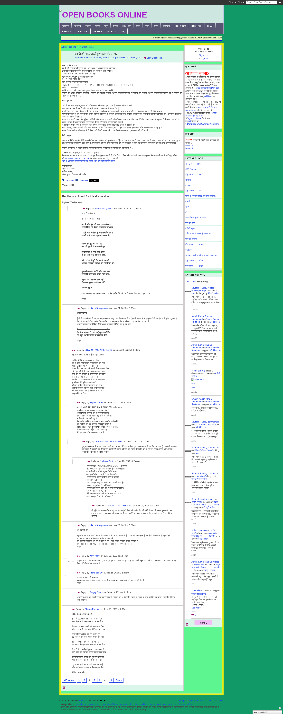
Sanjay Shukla (97, 592)
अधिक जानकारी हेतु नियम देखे (207, 88)
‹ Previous (69, 680)
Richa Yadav (96, 573)
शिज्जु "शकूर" (95, 556)
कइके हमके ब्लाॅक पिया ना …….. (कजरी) (205, 503)
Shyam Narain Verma (201, 399)
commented (197, 319)
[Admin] (66, 61)
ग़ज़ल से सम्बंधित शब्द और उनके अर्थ (117, 704)
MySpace (70, 180)
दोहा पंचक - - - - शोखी (194, 174)
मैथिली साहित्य (213, 293)
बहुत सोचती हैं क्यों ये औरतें (195, 217)
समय (187, 207)
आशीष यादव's (196, 502)
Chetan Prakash (92, 609)
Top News (190, 281)
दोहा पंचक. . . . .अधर (194, 266)
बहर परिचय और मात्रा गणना (161, 704)
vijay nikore (196, 590)
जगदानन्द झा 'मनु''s (198, 290)
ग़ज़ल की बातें (94, 704)
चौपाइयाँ (188, 180)
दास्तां (187, 201)
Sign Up (232, 2)
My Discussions (86, 47)
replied (211, 288)
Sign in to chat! (260, 712)
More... (203, 623)
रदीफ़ (136, 704)
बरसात (187, 185)
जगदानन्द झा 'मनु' (198, 371)
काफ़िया (144, 704)
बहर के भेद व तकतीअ (183, 704)
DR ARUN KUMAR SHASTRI (99, 350)
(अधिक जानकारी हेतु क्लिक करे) (201, 114)
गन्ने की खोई (190, 223)
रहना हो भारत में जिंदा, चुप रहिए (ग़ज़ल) (200, 196)
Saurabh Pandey (199, 288)
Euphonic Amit (97, 402)
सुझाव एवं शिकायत (195, 118)
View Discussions (155, 58)
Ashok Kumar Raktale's (205, 424)
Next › (119, 680)
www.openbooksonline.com (77, 158)
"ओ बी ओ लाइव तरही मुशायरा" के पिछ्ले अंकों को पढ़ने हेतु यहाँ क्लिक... (89, 161)
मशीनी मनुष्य (190, 228)
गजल (193, 293)
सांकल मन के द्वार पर (193, 164)
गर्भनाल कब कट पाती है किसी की (198, 233)
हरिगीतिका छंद (190, 169)
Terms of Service (215, 700)
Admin (87, 57)
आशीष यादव (196, 530)
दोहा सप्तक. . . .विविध (194, 260)
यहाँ (189, 121)
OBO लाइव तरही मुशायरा (131, 57)
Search (280, 2)
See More (196, 608)
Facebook (83, 180)
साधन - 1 (189, 145)
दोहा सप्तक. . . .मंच (193, 190)
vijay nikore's (200, 476)
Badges (182, 700)
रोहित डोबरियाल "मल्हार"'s (204, 450)
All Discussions (68, 47)
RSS (64, 687)
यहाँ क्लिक (208, 96)
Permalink (83, 208)
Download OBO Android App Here (203, 124)
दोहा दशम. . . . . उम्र (194, 244)
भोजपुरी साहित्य (209, 507)
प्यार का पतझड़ (191, 239)
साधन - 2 (189, 148)
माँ (186, 212)
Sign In (241, 2)
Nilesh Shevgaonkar (104, 208)
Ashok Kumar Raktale (201, 316)
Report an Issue (196, 700)
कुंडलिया (188, 250)
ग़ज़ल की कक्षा (80, 704)
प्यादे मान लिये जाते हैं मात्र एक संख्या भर (201, 255)
